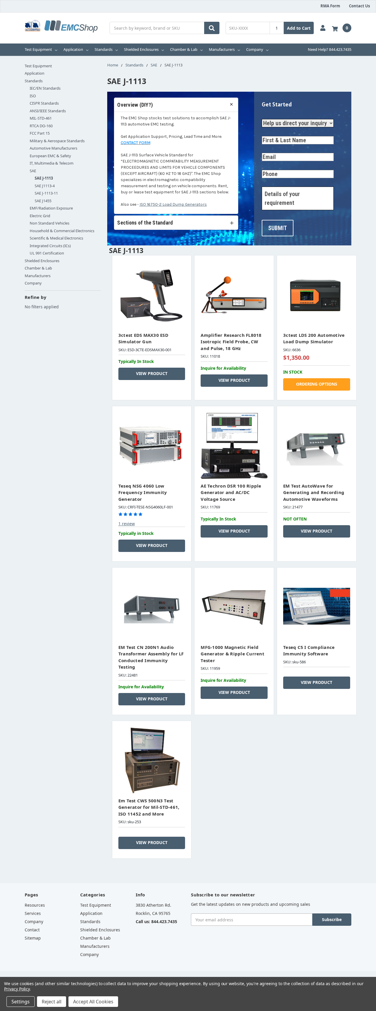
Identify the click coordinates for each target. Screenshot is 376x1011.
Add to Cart (298, 28)
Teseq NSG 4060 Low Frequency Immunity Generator (142, 492)
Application (73, 49)
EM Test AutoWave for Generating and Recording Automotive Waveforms (313, 492)
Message (269, 182)
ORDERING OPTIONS (316, 384)
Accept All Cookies (93, 1001)
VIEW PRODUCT (151, 373)
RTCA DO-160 (41, 125)
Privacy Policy (17, 989)
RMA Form (330, 6)
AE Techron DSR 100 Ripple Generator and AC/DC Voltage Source (231, 492)
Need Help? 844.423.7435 (329, 49)
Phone (267, 165)
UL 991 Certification (47, 253)
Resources (35, 905)
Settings (20, 1001)
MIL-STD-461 (41, 118)
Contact (32, 930)
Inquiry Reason (275, 112)
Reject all (51, 1001)
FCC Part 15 (40, 133)
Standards (104, 49)
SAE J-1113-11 (46, 193)
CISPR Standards (44, 103)
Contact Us (359, 6)
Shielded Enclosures (141, 49)
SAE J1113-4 (45, 185)
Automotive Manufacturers (53, 148)
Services (33, 913)
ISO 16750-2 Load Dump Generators (173, 204)
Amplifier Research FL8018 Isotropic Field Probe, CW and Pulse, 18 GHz (231, 341)
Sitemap (33, 938)
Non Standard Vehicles (49, 223)
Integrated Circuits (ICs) (50, 245)
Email (266, 148)
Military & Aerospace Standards (57, 140)
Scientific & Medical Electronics (56, 238)
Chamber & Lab (183, 49)
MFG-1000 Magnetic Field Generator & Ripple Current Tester (232, 653)
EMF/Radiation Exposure (51, 208)
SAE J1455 (43, 200)
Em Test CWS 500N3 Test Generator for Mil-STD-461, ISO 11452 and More (148, 807)
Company (254, 49)
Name (267, 131)
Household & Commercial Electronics (62, 230)
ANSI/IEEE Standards (48, 110)
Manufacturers (222, 49)
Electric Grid (40, 215)
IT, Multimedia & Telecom (51, 163)
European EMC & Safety (50, 155)
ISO (33, 95)
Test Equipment (38, 49)
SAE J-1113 (44, 178)
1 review (126, 523)
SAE (33, 170)
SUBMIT (277, 228)
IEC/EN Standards (45, 88)
